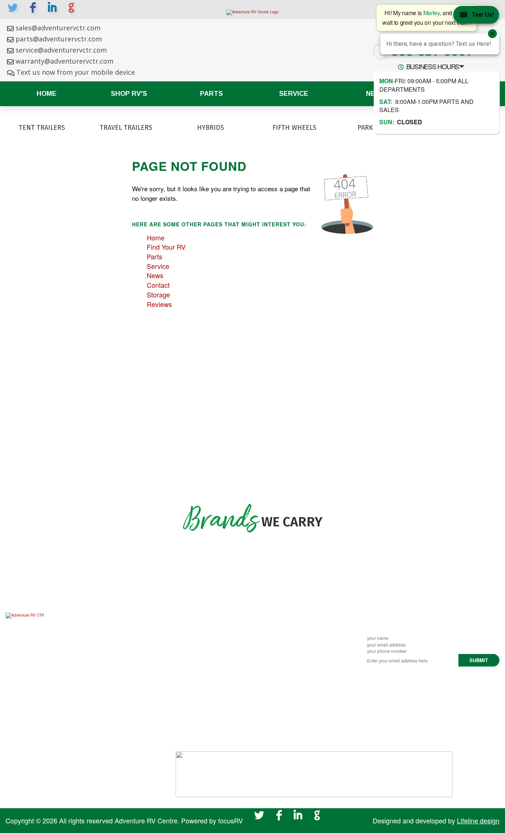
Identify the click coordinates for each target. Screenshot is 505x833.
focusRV (230, 820)
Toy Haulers (296, 668)
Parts (211, 93)
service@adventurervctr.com (61, 49)
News (155, 275)
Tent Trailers (297, 615)
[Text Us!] (476, 14)
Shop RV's (129, 93)
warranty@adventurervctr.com (64, 61)
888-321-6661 (427, 684)
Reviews (159, 304)
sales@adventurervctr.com (58, 27)
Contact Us (191, 668)
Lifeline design (478, 820)
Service (293, 93)
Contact (158, 285)
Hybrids (290, 626)
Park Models (297, 657)
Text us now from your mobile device (75, 72)
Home (47, 93)
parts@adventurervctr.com (59, 38)
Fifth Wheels (297, 647)
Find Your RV (166, 247)
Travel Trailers (299, 636)
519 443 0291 (425, 704)
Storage (158, 294)
